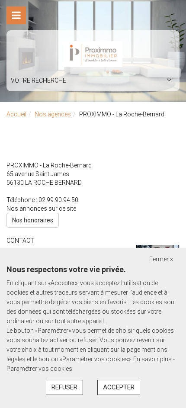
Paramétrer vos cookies (39, 368)
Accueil (16, 114)
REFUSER (64, 387)
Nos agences (53, 114)
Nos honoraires (32, 220)
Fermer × (161, 259)
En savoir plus (153, 359)
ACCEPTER (119, 387)
